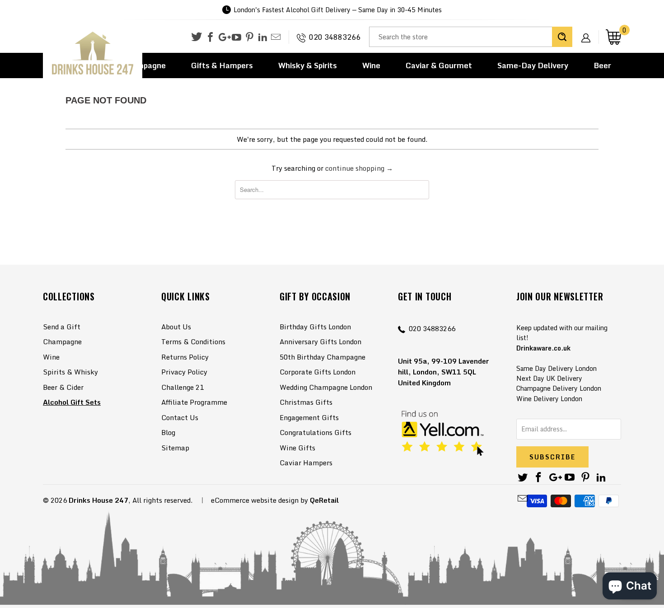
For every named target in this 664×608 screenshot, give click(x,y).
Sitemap (175, 447)
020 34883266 (334, 37)
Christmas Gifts (306, 402)
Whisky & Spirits (307, 65)
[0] (613, 36)
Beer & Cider (63, 387)
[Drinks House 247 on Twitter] (196, 37)
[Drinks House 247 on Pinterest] (249, 37)
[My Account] (589, 30)
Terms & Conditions (193, 341)
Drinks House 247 (98, 500)
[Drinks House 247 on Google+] (223, 37)
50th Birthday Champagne (322, 356)
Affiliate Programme (194, 402)
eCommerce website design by (259, 500)
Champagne (62, 341)
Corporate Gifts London (317, 371)
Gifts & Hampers (222, 65)
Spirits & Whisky (70, 371)
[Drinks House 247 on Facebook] (210, 37)
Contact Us (179, 417)
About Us (176, 326)
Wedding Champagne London (326, 387)
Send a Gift (61, 326)
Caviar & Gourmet (439, 65)
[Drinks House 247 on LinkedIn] (262, 37)
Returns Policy (185, 356)
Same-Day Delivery (532, 65)
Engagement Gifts (309, 417)
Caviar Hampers (306, 462)
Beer (602, 65)
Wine (371, 65)
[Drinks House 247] (92, 54)
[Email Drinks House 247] (276, 37)
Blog (168, 432)
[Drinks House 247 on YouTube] (236, 37)
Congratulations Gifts (315, 432)
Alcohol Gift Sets (72, 402)
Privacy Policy (184, 371)
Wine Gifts (297, 447)
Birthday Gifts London (315, 326)
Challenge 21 (182, 387)
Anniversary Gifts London (320, 341)
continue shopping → (359, 168)
